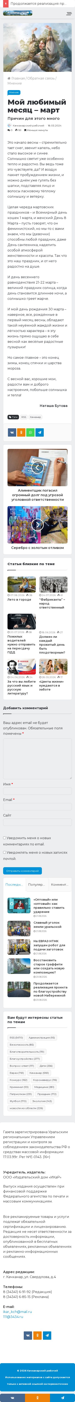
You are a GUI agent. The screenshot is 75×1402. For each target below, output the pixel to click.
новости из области (26, 1108)
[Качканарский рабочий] (17, 13)
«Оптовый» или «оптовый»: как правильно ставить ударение (49, 906)
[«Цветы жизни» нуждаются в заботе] (53, 667)
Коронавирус (45, 1079)
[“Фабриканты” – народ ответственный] (53, 585)
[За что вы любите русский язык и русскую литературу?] (22, 667)
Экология (42, 1101)
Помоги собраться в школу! (35, 4)
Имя (8, 784)
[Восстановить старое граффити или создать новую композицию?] (19, 966)
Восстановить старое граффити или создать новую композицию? (49, 966)
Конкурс (18, 1079)
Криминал (19, 1087)
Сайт (7, 815)
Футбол (18, 1101)
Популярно (37, 885)
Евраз (17, 1072)
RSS (23, 417)
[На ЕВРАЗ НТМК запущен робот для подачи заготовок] (19, 947)
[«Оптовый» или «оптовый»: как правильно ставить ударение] (19, 905)
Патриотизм (21, 1094)
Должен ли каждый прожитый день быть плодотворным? (52, 644)
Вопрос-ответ (22, 1065)
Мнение (15, 83)
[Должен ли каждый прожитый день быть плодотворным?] (53, 622)
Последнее (15, 885)
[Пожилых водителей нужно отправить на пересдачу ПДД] (22, 622)
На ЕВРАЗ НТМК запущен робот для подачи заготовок (49, 945)
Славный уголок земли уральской (47, 925)
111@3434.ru (13, 1317)
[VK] (12, 432)
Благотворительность (27, 1051)
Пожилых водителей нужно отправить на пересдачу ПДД (21, 644)
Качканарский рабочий (28, 125)
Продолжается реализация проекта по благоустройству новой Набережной (51, 990)
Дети (46, 1065)
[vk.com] (28, 1335)
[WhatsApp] (30, 432)
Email (9, 800)
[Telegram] (39, 432)
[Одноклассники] (21, 432)
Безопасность (22, 1044)
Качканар (35, 417)
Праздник (47, 1094)
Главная (18, 78)
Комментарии (61, 885)
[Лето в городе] (22, 585)
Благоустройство (25, 1058)
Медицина (44, 1087)
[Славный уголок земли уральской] (19, 928)
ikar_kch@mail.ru (17, 1312)
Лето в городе (19, 599)
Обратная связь (41, 78)
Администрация (42, 1037)
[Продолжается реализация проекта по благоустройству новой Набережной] (19, 989)
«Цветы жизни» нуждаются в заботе (51, 685)
